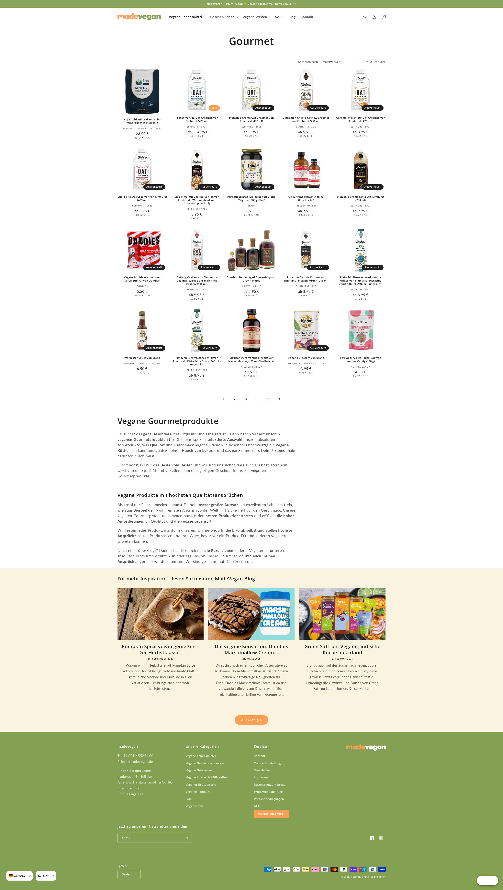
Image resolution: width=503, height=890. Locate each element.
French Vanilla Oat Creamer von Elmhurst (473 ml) (197, 119)
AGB (257, 806)
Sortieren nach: (308, 61)
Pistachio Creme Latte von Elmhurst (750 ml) (360, 198)
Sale (189, 799)
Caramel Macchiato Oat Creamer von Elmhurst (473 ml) (360, 119)
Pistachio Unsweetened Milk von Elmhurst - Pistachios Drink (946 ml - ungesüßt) (197, 361)
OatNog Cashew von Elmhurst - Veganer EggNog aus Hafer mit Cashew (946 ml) (196, 281)
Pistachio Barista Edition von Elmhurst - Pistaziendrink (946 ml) (306, 279)
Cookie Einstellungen (269, 763)
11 (268, 399)
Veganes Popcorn (198, 791)
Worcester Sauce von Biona (142, 358)
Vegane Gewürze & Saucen (205, 763)
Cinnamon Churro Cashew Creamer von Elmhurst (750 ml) (306, 119)
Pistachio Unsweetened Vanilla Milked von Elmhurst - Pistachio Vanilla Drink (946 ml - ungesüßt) (360, 281)
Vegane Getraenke (199, 770)
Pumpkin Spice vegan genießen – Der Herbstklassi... (160, 649)
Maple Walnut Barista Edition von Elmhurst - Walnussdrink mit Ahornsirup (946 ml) (196, 200)
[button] (187, 16)
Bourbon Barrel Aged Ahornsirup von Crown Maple (251, 279)
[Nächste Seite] (279, 399)
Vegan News (194, 806)
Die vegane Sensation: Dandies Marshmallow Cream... (251, 649)
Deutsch (127, 874)
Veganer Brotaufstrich (202, 784)
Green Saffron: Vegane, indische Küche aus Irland (342, 649)
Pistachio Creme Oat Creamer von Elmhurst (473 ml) (251, 119)
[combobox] (17, 875)
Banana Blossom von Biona (306, 358)
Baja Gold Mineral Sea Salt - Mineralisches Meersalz (142, 121)
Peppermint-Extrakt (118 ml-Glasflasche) (306, 198)
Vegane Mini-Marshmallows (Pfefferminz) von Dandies (142, 279)
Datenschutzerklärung (269, 784)
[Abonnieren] (186, 837)
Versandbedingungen (269, 799)
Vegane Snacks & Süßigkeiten (207, 777)
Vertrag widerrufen (271, 813)
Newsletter (262, 770)
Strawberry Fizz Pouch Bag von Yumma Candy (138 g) (360, 359)
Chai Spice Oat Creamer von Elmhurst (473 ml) (142, 198)
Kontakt (259, 756)
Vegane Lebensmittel (201, 756)
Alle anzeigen (251, 720)
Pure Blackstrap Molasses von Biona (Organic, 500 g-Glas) (251, 198)
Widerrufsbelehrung (268, 791)
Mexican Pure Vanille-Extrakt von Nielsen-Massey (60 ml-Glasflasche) (251, 359)
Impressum (262, 777)
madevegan (357, 877)
